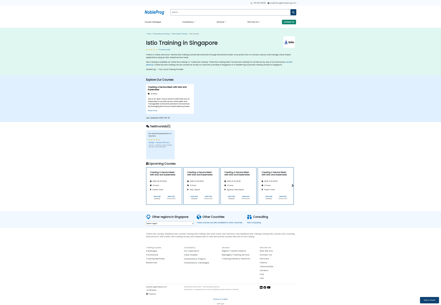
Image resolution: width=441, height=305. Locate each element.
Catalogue (151, 251)
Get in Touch (429, 300)
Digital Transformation (234, 251)
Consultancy (188, 22)
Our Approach (191, 251)
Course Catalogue (153, 22)
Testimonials (266, 266)
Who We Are (253, 22)
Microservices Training (161, 34)
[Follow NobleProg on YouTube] (268, 287)
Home (149, 34)
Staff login (220, 304)
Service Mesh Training (179, 34)
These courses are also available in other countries (219, 222)
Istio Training (194, 34)
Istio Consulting (254, 222)
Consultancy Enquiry (195, 259)
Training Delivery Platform (236, 258)
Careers (264, 270)
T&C (262, 278)
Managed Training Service (236, 254)
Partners (264, 258)
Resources (151, 262)
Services (221, 22)
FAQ (262, 274)
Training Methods (155, 258)
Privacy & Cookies (220, 299)
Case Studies (191, 254)
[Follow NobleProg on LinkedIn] (261, 287)
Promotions (152, 254)
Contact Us (289, 22)
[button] (292, 185)
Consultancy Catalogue (196, 262)
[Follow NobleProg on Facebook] (264, 287)
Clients (263, 262)
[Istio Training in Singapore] (156, 12)
